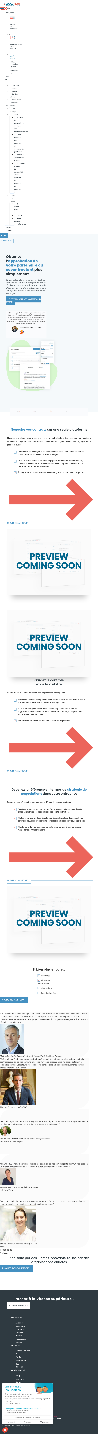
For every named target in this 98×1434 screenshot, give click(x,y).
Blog (13, 195)
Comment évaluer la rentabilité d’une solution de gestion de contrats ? (19, 177)
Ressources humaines (15, 101)
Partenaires (21, 224)
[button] (2, 8)
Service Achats (14, 95)
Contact (9, 230)
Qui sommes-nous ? (18, 208)
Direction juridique (14, 86)
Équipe (19, 215)
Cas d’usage (13, 110)
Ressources (10, 106)
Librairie (15, 114)
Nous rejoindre (17, 219)
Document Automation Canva (19, 157)
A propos (12, 199)
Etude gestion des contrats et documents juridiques (19, 143)
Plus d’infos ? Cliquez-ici (15, 67)
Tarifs (8, 227)
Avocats (15, 91)
